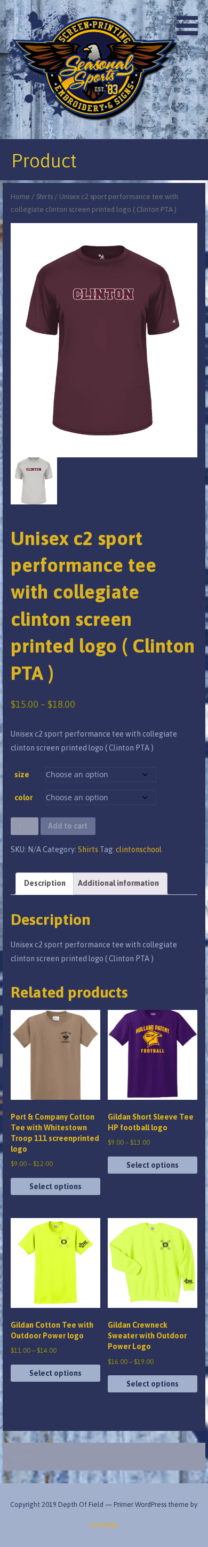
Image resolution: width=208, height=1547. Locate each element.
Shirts (44, 197)
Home (20, 197)
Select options (55, 1186)
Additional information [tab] (118, 883)
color (23, 797)
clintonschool (139, 849)
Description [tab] (45, 883)
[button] (191, 19)
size (21, 774)
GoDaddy (104, 1525)
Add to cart (67, 826)
